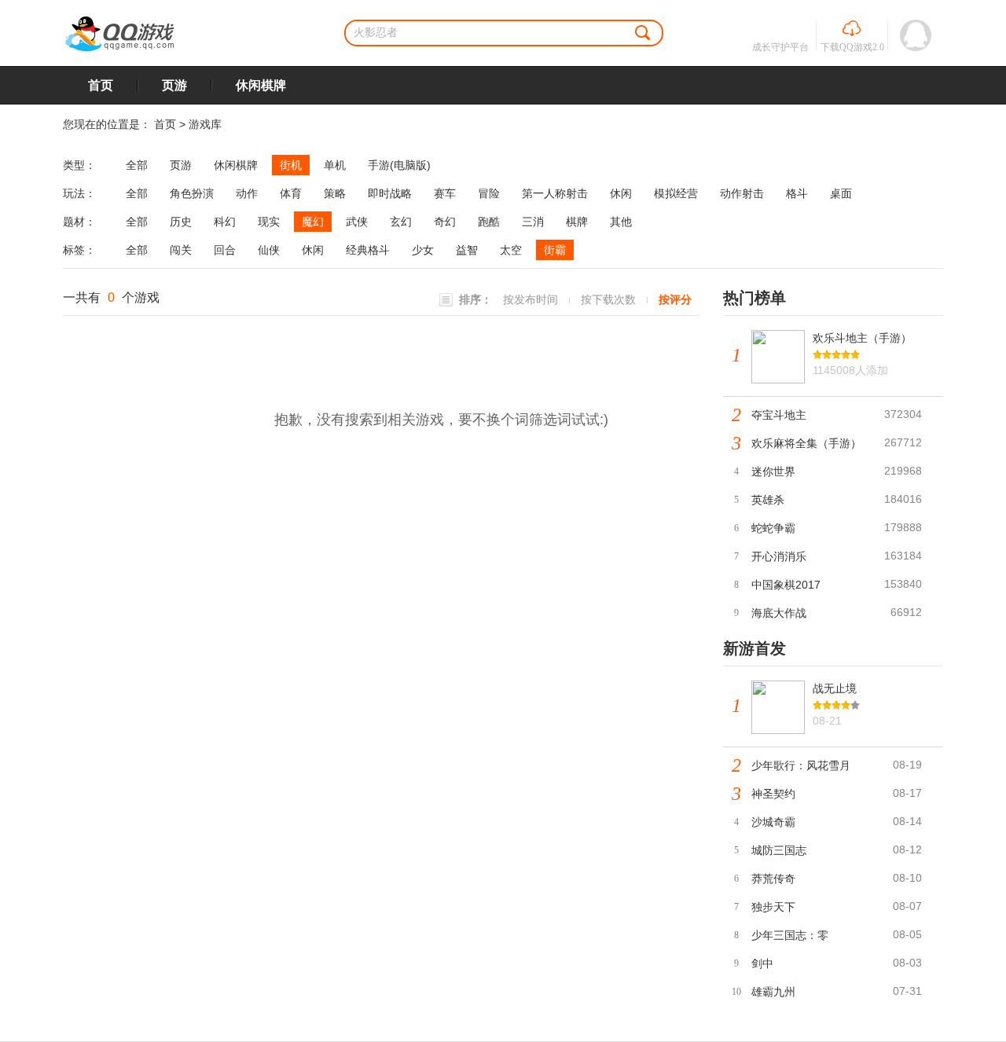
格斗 (797, 193)
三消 (533, 221)
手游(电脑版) (399, 165)
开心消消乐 (778, 556)
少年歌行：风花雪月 (800, 765)
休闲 (621, 193)
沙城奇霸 (773, 822)
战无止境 (835, 688)
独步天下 (773, 907)
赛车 (445, 193)
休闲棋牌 (261, 85)
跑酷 (489, 221)
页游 (174, 85)
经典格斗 (368, 250)
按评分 (675, 299)
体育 (291, 193)
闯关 (181, 250)
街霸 (555, 250)
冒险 (489, 193)
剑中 (762, 963)
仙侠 (269, 250)
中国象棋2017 (786, 584)
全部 (137, 165)
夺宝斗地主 (778, 415)
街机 (291, 165)
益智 (467, 250)
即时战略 (390, 193)
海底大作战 (778, 613)
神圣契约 (773, 793)
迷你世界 (773, 471)
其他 (621, 221)
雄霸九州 (773, 991)
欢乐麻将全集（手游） (806, 443)
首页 (100, 85)
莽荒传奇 (773, 878)
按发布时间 (530, 299)
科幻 (225, 221)
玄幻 (401, 221)
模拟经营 (676, 193)
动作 (247, 193)
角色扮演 (192, 193)
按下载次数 (608, 299)
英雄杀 (767, 499)
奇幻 (445, 221)
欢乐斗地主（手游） (862, 338)
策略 (335, 193)
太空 (511, 250)
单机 (335, 165)
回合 (225, 250)
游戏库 (205, 124)
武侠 (357, 221)
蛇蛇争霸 (773, 528)
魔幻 (313, 221)
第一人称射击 (555, 193)
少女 (423, 250)
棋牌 (577, 221)
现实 (269, 221)
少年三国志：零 (789, 935)
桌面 (841, 193)
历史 (181, 221)
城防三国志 (778, 850)
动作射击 (742, 193)
